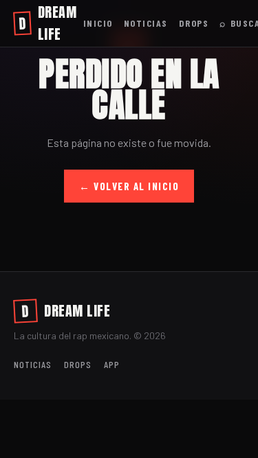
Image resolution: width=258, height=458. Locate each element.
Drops (194, 23)
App (112, 364)
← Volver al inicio (129, 186)
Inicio (98, 23)
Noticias (146, 23)
